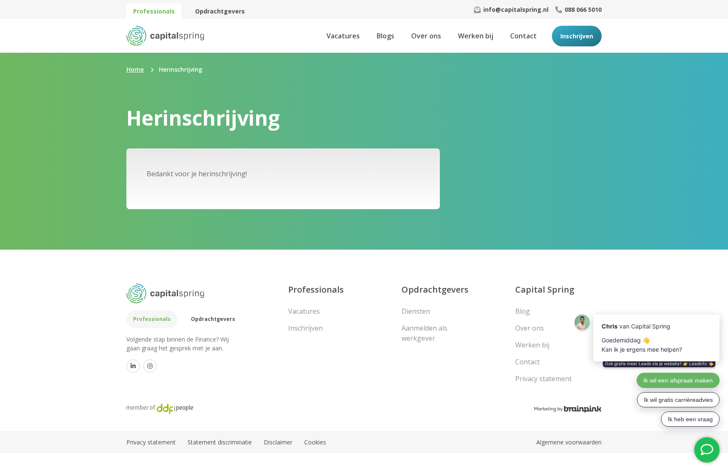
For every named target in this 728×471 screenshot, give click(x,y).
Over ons (426, 35)
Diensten (415, 311)
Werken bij (475, 35)
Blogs (385, 35)
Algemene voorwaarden (569, 442)
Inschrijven (576, 36)
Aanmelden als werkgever (424, 333)
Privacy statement (543, 378)
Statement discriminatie (219, 442)
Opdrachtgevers (220, 11)
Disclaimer (278, 442)
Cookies (315, 442)
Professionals (154, 11)
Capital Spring (544, 289)
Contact (523, 35)
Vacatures (343, 35)
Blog (522, 311)
